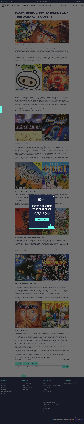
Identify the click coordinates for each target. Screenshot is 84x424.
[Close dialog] (53, 196)
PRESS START (42, 219)
